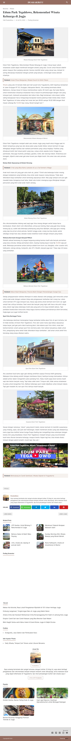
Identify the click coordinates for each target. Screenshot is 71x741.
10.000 (18, 103)
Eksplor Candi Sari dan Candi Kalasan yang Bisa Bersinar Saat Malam (27, 618)
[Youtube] (67, 733)
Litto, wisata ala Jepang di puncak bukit (20, 544)
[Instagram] (63, 733)
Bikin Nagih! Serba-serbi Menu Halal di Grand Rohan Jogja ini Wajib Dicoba (29, 622)
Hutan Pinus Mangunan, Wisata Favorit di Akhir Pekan (29, 80)
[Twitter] (45, 507)
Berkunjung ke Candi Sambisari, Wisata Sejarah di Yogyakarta (32, 476)
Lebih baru (7, 514)
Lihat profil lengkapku (35, 678)
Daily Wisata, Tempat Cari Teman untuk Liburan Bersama (25, 643)
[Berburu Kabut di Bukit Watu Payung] (6, 536)
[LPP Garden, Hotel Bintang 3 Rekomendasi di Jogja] (6, 527)
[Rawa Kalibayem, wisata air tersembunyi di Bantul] (40, 545)
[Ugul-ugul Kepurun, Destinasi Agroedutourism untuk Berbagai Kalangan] (52, 698)
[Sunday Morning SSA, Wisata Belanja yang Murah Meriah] (40, 536)
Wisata (5, 85)
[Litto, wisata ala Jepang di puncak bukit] (6, 545)
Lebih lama (63, 514)
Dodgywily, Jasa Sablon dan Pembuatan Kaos (21, 633)
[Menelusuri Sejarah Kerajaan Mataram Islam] (40, 527)
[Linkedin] (54, 507)
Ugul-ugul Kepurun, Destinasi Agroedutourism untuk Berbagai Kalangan (51, 701)
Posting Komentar (33, 20)
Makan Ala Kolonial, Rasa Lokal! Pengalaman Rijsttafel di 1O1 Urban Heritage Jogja (32, 607)
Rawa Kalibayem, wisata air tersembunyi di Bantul (54, 544)
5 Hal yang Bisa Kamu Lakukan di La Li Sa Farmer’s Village (31, 168)
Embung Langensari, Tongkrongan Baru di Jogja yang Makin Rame (26, 611)
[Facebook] (52, 733)
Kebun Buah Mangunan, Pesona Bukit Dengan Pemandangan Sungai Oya (36, 292)
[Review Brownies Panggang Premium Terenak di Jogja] (18, 715)
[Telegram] (36, 507)
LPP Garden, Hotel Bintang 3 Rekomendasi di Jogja (21, 526)
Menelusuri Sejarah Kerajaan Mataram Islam (55, 526)
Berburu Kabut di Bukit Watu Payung (21, 535)
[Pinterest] (63, 507)
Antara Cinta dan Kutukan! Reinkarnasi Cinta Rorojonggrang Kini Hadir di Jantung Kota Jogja (35, 615)
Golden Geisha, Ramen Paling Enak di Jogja (18, 700)
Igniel (66, 738)
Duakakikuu (35, 2)
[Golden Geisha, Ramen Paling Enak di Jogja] (18, 698)
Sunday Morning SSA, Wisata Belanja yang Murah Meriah (55, 535)
